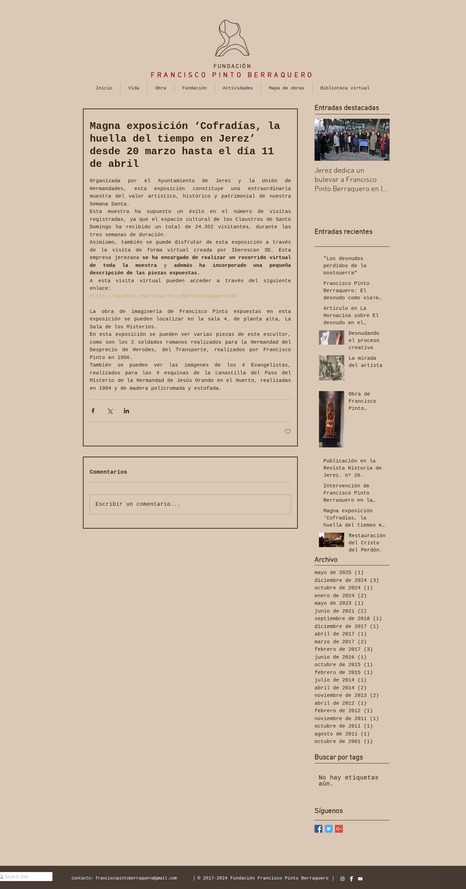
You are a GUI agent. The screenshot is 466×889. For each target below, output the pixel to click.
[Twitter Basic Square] (329, 829)
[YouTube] (360, 878)
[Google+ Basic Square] (339, 829)
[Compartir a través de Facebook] (93, 410)
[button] (133, 88)
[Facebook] (351, 878)
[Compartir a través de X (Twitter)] (109, 410)
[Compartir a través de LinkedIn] (126, 410)
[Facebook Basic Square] (318, 829)
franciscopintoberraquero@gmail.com (136, 878)
